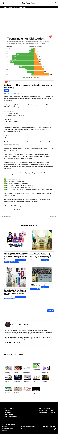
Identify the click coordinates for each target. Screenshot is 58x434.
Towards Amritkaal (9, 298)
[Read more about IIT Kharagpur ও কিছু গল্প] (42, 274)
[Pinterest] (21, 93)
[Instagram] (12, 342)
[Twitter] (8, 93)
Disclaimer (7, 411)
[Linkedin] (11, 93)
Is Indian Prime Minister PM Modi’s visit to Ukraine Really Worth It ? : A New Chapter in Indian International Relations (41, 255)
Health (5, 7)
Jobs (24, 7)
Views (15, 7)
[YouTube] (14, 342)
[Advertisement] (29, 19)
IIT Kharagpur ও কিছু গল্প (37, 285)
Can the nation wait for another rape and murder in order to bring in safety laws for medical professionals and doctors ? (16, 255)
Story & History (44, 287)
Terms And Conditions (10, 417)
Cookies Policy (8, 415)
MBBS (10, 7)
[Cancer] (27, 388)
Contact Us (7, 413)
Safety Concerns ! (14, 261)
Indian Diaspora (45, 260)
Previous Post (6, 216)
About (12, 409)
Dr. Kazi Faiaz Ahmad (19, 324)
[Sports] (36, 388)
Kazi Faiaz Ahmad (29, 3)
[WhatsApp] (18, 93)
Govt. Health (18, 260)
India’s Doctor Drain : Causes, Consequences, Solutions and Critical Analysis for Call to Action (15, 292)
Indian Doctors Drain (20, 296)
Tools (20, 7)
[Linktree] (17, 342)
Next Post (52, 216)
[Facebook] (5, 93)
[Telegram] (15, 93)
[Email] (10, 342)
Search (50, 310)
